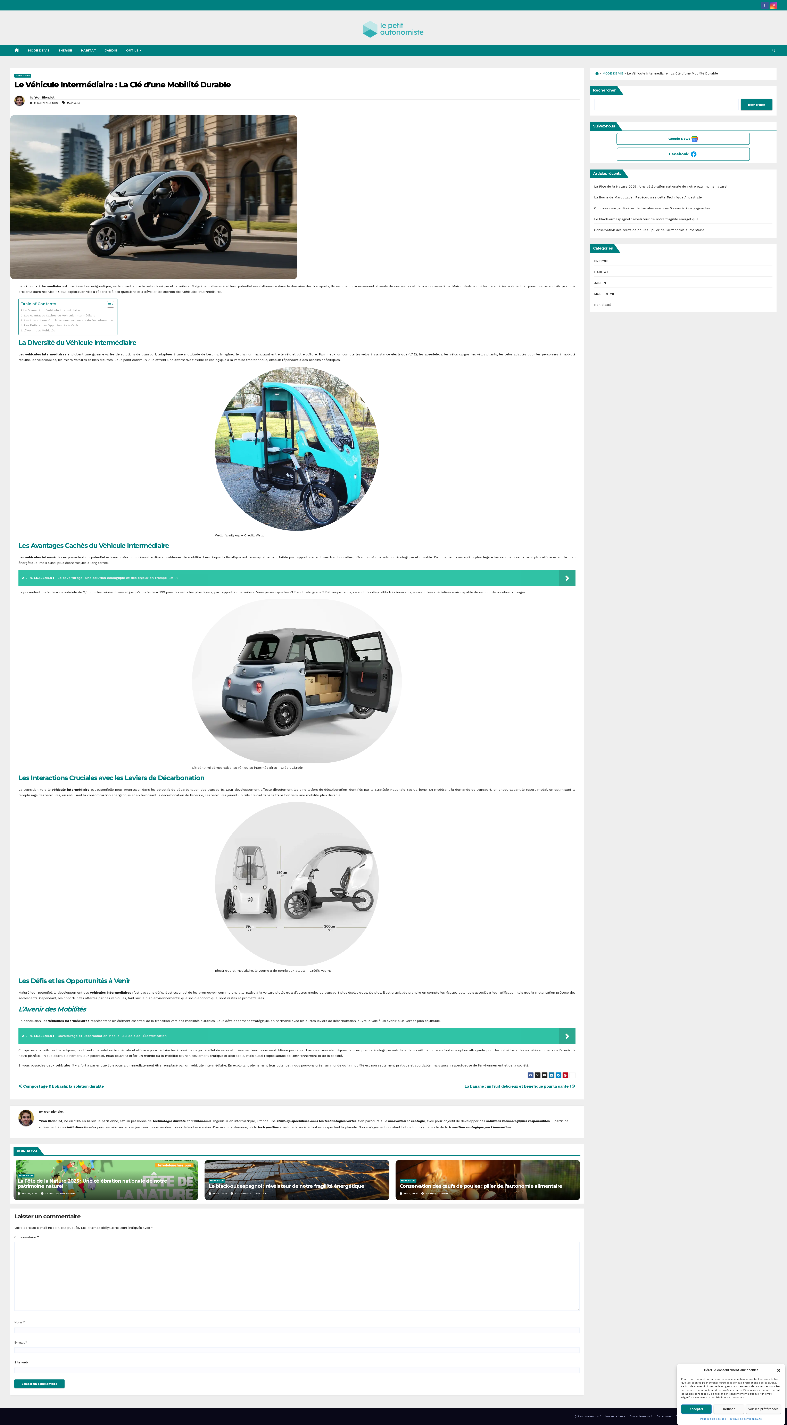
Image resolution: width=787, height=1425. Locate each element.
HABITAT (88, 50)
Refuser (729, 1409)
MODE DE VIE (39, 50)
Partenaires (663, 1416)
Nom (19, 1322)
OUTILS (133, 50)
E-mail (20, 1342)
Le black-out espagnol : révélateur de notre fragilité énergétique (286, 1186)
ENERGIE (65, 50)
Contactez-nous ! (641, 1416)
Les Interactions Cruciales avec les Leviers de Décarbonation (68, 320)
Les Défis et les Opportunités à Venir (51, 325)
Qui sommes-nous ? (588, 1416)
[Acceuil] (596, 73)
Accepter (696, 1409)
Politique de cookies (713, 1418)
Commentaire (26, 1237)
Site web (21, 1362)
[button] (779, 1370)
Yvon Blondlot (44, 97)
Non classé (603, 305)
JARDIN (111, 50)
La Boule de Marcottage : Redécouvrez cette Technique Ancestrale (648, 197)
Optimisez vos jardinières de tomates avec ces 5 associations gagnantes (652, 208)
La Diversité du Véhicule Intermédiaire (51, 310)
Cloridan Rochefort (60, 1193)
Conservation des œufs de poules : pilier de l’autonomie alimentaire (481, 1186)
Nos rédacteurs (615, 1416)
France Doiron (436, 1193)
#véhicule (73, 102)
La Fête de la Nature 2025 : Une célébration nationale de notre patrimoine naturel (92, 1183)
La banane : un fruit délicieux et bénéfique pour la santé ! (518, 1086)
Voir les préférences (763, 1409)
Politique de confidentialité (745, 1418)
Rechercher (604, 90)
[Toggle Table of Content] (108, 304)
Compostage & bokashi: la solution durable (63, 1086)
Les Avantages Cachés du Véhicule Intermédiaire (60, 315)
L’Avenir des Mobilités (39, 330)
